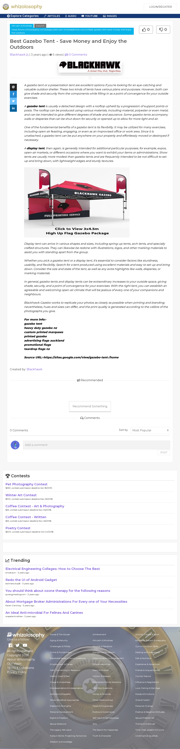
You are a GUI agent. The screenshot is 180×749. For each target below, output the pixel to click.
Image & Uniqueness (60, 682)
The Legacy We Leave (60, 729)
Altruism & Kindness (22, 25)
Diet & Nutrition (143, 658)
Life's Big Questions (102, 688)
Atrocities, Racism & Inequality (150, 640)
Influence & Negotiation (147, 682)
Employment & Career (61, 664)
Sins (95, 724)
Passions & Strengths (60, 706)
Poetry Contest (17, 528)
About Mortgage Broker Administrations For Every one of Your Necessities (66, 602)
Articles (53, 16)
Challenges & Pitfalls (60, 646)
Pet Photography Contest (26, 484)
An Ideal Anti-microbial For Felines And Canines (44, 613)
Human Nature (143, 676)
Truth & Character (102, 735)
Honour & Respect (102, 676)
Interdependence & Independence (66, 688)
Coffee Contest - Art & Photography (34, 506)
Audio (72, 16)
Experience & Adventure (147, 664)
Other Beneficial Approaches (64, 700)
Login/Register (160, 6)
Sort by (123, 430)
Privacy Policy (16, 672)
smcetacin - (11, 572)
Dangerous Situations (104, 652)
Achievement (99, 634)
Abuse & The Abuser (60, 634)
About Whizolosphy (21, 659)
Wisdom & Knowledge (61, 741)
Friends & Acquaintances (147, 670)
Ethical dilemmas (101, 664)
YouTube (91, 16)
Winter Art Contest (21, 495)
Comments (78, 54)
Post (163, 452)
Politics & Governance (104, 712)
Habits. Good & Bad (59, 676)
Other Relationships (103, 700)
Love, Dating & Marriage (147, 688)
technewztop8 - (13, 583)
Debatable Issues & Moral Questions (68, 658)
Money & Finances (102, 694)
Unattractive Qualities (146, 735)
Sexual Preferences (144, 718)
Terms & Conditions (20, 668)
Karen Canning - (14, 605)
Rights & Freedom (59, 718)
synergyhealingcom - (16, 594)
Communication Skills (146, 646)
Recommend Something (90, 406)
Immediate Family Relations (107, 682)
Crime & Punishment (61, 652)
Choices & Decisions (102, 646)
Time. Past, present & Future (149, 729)
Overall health (142, 700)
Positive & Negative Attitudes (150, 712)
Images (112, 16)
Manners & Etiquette (60, 694)
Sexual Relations (58, 724)
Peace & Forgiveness (103, 706)
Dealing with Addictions (147, 652)
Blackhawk (17, 54)
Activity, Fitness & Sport (147, 634)
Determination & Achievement (108, 658)
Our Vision (14, 663)
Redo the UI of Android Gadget (31, 580)
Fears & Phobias (101, 670)
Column (40, 25)
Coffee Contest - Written (25, 517)
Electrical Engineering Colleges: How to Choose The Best (52, 569)
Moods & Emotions (144, 694)
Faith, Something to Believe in (65, 670)
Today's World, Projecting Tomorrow (68, 735)
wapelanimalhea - (14, 616)
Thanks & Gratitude (145, 724)
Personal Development (61, 712)
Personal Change (144, 706)
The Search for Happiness (105, 729)
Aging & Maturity (59, 640)
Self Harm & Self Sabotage (106, 718)
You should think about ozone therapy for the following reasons (57, 591)
